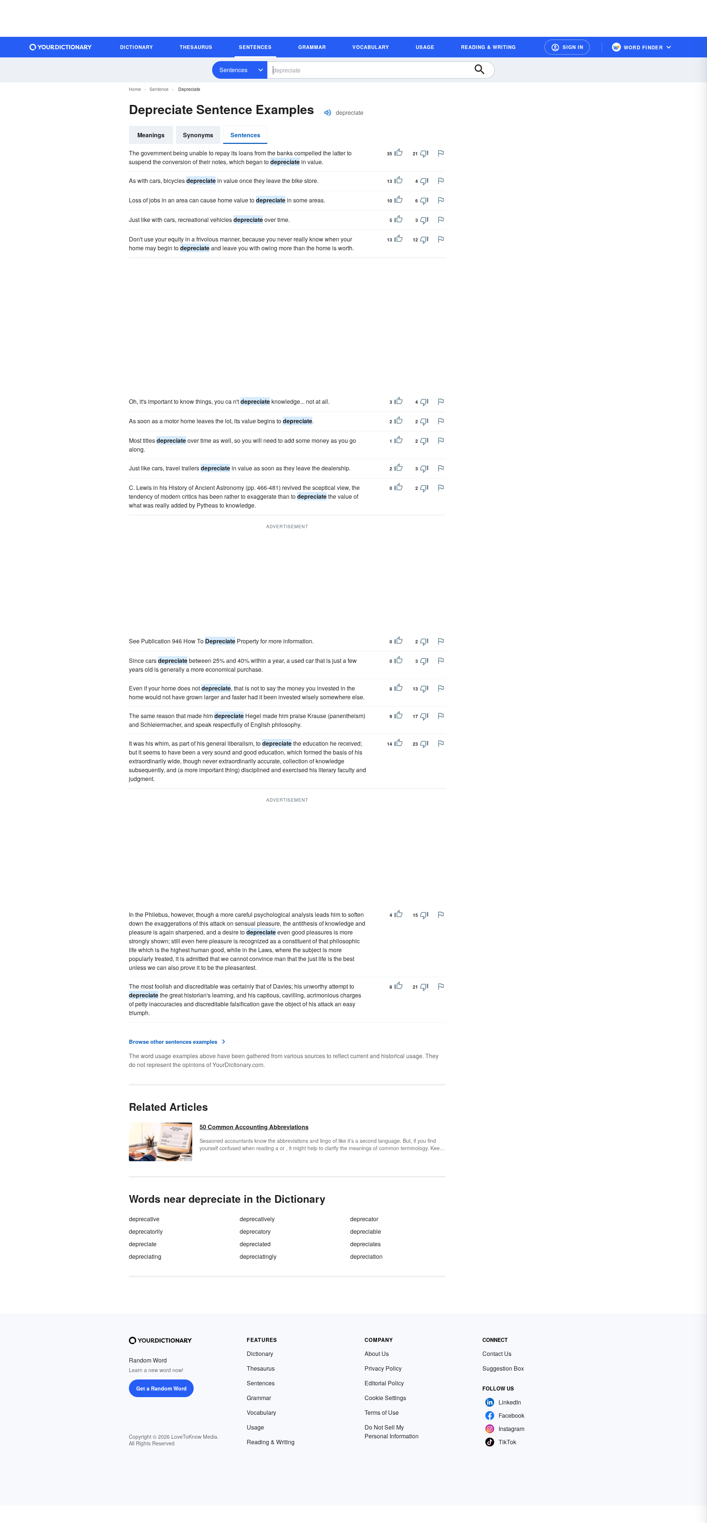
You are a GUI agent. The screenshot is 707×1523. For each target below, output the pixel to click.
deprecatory (255, 1231)
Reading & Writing (271, 1442)
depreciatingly (258, 1256)
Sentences (233, 70)
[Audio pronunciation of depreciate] (327, 112)
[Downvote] (424, 153)
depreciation (366, 1256)
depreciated (255, 1244)
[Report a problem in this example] (440, 153)
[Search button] (483, 70)
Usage (255, 1427)
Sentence (159, 89)
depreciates (365, 1244)
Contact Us (496, 1353)
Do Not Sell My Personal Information (392, 1431)
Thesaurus (261, 1368)
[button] (567, 47)
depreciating (145, 1256)
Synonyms (198, 135)
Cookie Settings (385, 1397)
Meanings (151, 135)
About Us (377, 1353)
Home (135, 89)
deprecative (144, 1219)
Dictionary (260, 1353)
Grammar (259, 1397)
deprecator (364, 1219)
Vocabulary (261, 1412)
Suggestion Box (503, 1368)
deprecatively (257, 1219)
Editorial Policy (384, 1383)
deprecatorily (146, 1231)
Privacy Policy (383, 1368)
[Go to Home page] (60, 47)
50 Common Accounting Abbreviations (254, 1127)
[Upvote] (398, 153)
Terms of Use (382, 1412)
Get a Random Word (161, 1388)
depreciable (365, 1231)
